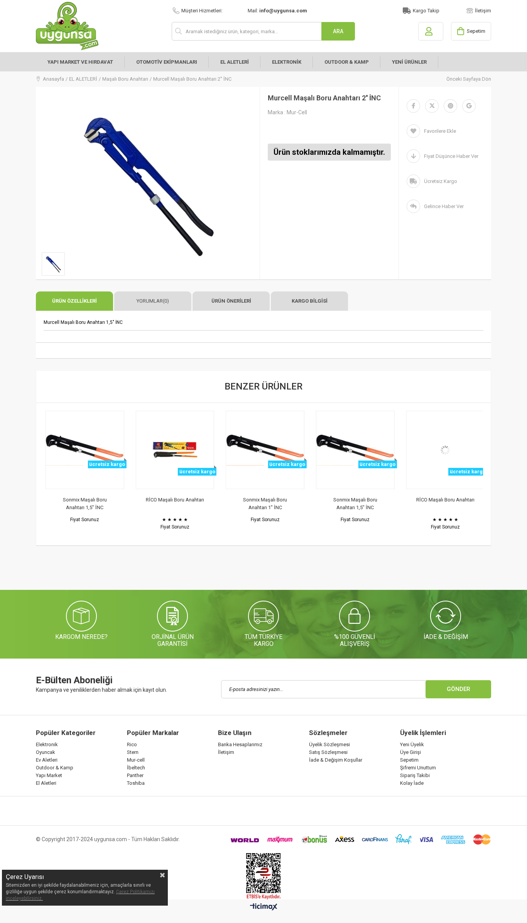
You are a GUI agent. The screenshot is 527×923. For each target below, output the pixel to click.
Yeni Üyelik (412, 744)
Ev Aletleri (46, 759)
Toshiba (136, 783)
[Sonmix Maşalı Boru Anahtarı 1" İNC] (263, 450)
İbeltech (136, 767)
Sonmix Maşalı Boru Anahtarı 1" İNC (263, 503)
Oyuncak (45, 752)
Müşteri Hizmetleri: (202, 11)
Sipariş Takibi (415, 775)
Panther (135, 775)
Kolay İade (412, 783)
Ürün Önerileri (231, 301)
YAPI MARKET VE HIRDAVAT (80, 62)
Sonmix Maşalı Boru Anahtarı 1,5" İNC (83, 503)
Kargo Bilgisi (310, 301)
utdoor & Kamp (56, 767)
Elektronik (47, 744)
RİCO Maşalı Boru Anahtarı (173, 500)
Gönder (458, 689)
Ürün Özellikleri (74, 301)
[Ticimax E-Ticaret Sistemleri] (263, 907)
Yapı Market (49, 775)
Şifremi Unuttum (418, 767)
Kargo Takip (426, 11)
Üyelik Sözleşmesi (329, 744)
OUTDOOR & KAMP (346, 62)
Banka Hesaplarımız (240, 744)
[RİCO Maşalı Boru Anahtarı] (174, 450)
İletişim (483, 11)
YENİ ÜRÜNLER (409, 62)
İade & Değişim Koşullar (335, 759)
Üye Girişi (410, 752)
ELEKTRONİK (286, 62)
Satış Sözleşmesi (328, 752)
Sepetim (409, 759)
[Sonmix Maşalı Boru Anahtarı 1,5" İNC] (83, 450)
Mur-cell (136, 759)
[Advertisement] (176, 571)
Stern (133, 752)
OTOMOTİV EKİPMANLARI (166, 62)
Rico (132, 744)
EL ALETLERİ (234, 62)
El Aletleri (46, 783)
